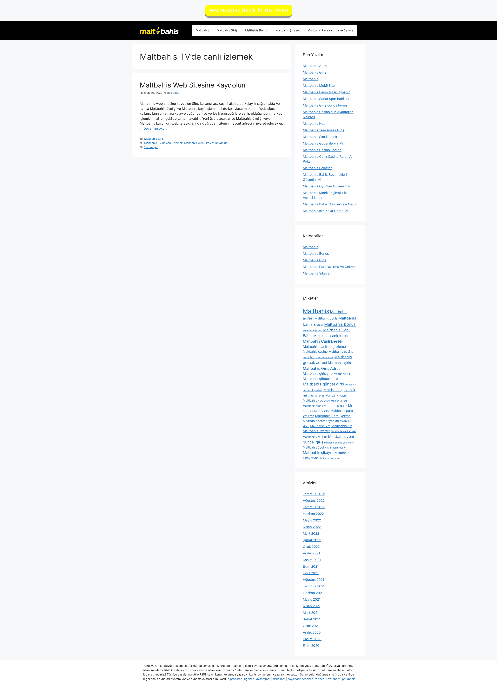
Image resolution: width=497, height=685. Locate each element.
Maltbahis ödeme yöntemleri (339, 442)
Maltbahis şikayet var (329, 458)
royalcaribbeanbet (300, 679)
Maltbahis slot (320, 426)
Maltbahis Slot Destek (320, 137)
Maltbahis (202, 30)
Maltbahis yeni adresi (343, 431)
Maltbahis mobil (313, 405)
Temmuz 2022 (314, 507)
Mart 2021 (311, 613)
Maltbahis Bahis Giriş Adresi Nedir (329, 204)
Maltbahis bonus (340, 324)
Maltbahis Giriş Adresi (322, 368)
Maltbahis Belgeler (317, 168)
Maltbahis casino (315, 351)
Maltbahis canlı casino (331, 335)
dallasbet (279, 679)
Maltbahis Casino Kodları (322, 150)
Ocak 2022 (311, 547)
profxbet (236, 679)
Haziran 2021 (313, 593)
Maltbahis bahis (326, 318)
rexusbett (333, 679)
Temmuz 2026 (314, 494)
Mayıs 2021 (312, 599)
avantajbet (263, 679)
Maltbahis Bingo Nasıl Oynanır (326, 92)
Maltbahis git (342, 373)
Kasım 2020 (312, 639)
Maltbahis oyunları (319, 411)
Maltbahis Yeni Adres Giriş (323, 130)
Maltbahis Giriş (227, 30)
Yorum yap (151, 147)
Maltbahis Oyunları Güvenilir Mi (327, 186)
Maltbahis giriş (339, 363)
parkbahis (348, 679)
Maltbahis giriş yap (318, 374)
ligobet (249, 679)
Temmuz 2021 (314, 586)
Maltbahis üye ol (336, 447)
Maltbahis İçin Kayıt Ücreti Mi (325, 211)
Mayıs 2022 (312, 520)
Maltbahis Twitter (316, 431)
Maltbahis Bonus (256, 30)
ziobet (319, 679)
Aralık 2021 (311, 553)
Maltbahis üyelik (314, 447)
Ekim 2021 (311, 566)
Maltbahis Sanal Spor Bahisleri (326, 99)
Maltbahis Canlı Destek (323, 341)
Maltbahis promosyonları (321, 421)
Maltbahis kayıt (336, 395)
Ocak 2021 (311, 626)
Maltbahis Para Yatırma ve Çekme (330, 30)
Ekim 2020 (311, 646)
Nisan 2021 (311, 606)
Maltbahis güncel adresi (321, 379)
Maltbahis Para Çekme (333, 416)
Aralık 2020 (312, 632)
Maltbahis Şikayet (288, 30)
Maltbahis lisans (339, 401)
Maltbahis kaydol (316, 396)
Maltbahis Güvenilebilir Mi (323, 143)
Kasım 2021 (312, 560)
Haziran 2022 (313, 514)
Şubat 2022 (312, 540)
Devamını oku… (155, 128)
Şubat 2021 (312, 619)
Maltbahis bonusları (312, 330)
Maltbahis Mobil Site (319, 85)
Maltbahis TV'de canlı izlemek (163, 143)
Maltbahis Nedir (315, 124)
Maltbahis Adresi (316, 66)
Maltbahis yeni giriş (315, 436)
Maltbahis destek (324, 357)
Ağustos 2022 (314, 500)
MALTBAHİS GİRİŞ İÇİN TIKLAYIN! (248, 10)
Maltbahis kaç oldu (316, 400)
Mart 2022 (311, 533)
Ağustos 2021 (313, 580)
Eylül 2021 (311, 573)
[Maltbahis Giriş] (159, 30)
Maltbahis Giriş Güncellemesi (325, 105)
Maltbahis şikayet (318, 452)
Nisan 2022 (312, 527)
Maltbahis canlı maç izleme (324, 347)
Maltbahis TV (341, 426)
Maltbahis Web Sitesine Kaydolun (192, 85)
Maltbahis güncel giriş (323, 384)
